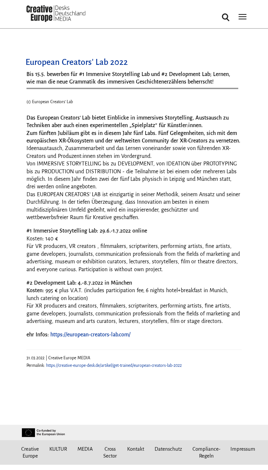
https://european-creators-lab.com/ (90, 335)
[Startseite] (55, 14)
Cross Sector (110, 452)
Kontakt (135, 449)
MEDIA (85, 449)
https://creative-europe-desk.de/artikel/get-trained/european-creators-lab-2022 (114, 365)
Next (230, 97)
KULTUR (58, 449)
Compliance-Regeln (206, 452)
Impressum (242, 449)
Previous (37, 97)
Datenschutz (168, 449)
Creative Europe (30, 452)
